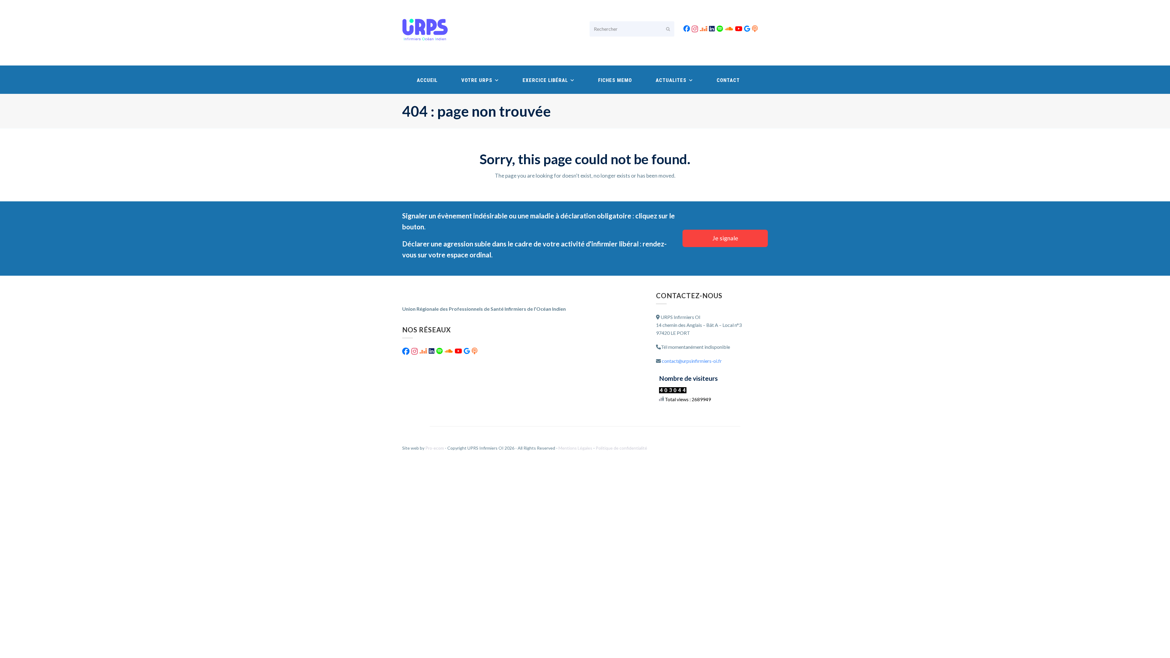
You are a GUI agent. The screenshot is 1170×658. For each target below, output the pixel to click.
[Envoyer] (668, 29)
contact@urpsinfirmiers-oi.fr (692, 361)
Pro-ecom (435, 448)
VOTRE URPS (477, 80)
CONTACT (728, 80)
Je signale (725, 238)
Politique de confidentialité (621, 448)
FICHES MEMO (615, 80)
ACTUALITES (672, 80)
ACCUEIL (427, 80)
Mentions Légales (575, 448)
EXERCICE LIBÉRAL (546, 80)
